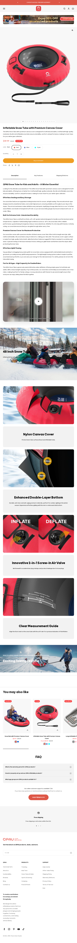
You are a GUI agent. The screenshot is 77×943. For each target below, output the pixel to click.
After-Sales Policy (48, 870)
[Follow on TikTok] (23, 929)
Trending (24, 867)
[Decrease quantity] (13, 154)
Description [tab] (14, 175)
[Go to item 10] (41, 121)
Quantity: (6, 153)
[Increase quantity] (21, 154)
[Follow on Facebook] (4, 929)
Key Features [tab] (38, 175)
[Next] (59, 2)
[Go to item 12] (45, 121)
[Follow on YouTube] (18, 929)
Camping (24, 881)
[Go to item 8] (37, 121)
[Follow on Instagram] (9, 929)
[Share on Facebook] (9, 165)
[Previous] (17, 2)
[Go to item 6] (33, 121)
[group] (38, 19)
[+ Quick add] (27, 730)
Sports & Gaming (27, 877)
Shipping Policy (47, 874)
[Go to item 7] (35, 121)
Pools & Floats (26, 884)
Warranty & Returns (49, 877)
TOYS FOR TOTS (7, 867)
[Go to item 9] (39, 121)
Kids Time (24, 870)
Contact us (6, 884)
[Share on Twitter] (12, 165)
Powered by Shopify (16, 936)
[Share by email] (18, 165)
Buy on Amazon (38, 160)
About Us (6, 870)
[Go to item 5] (31, 121)
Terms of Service (48, 884)
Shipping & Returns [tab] (62, 175)
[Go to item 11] (43, 121)
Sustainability (7, 874)
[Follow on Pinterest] (14, 929)
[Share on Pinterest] (15, 165)
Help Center (46, 867)
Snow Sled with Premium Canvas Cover (17, 736)
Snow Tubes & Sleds (28, 874)
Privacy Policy (47, 881)
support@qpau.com (38, 797)
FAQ (44, 888)
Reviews (5, 877)
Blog (4, 881)
